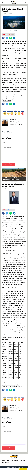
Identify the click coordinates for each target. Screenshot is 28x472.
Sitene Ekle (22, 460)
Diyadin (4, 96)
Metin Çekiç (5, 386)
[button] (25, 2)
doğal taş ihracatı (14, 382)
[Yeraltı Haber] (14, 457)
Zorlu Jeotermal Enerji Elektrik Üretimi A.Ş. (10, 95)
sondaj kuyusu (17, 98)
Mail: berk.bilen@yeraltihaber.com (16, 122)
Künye (3, 460)
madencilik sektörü (17, 386)
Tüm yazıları (12, 124)
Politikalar (8, 460)
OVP (10, 386)
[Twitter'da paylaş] (7, 38)
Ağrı (21, 95)
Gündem (10, 13)
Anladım (23, 469)
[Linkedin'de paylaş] (14, 38)
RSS (13, 460)
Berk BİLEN (12, 120)
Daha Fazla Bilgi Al (12, 470)
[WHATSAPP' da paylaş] (10, 38)
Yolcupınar (14, 96)
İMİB (17, 384)
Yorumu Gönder (8, 164)
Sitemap (16, 460)
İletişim (7, 462)
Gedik (9, 96)
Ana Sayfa (4, 13)
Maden (9, 188)
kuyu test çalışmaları (7, 100)
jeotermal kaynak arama (7, 98)
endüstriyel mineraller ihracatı (8, 384)
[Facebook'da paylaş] (3, 38)
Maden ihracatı (5, 382)
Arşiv (3, 462)
